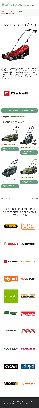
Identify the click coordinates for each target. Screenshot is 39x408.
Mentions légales (28, 405)
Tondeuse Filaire (14, 401)
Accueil (3, 11)
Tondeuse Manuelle (9, 405)
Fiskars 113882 (6, 198)
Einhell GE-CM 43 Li (31, 198)
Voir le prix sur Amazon (19, 110)
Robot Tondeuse (23, 403)
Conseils (19, 405)
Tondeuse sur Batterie (16, 11)
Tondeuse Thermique (27, 401)
